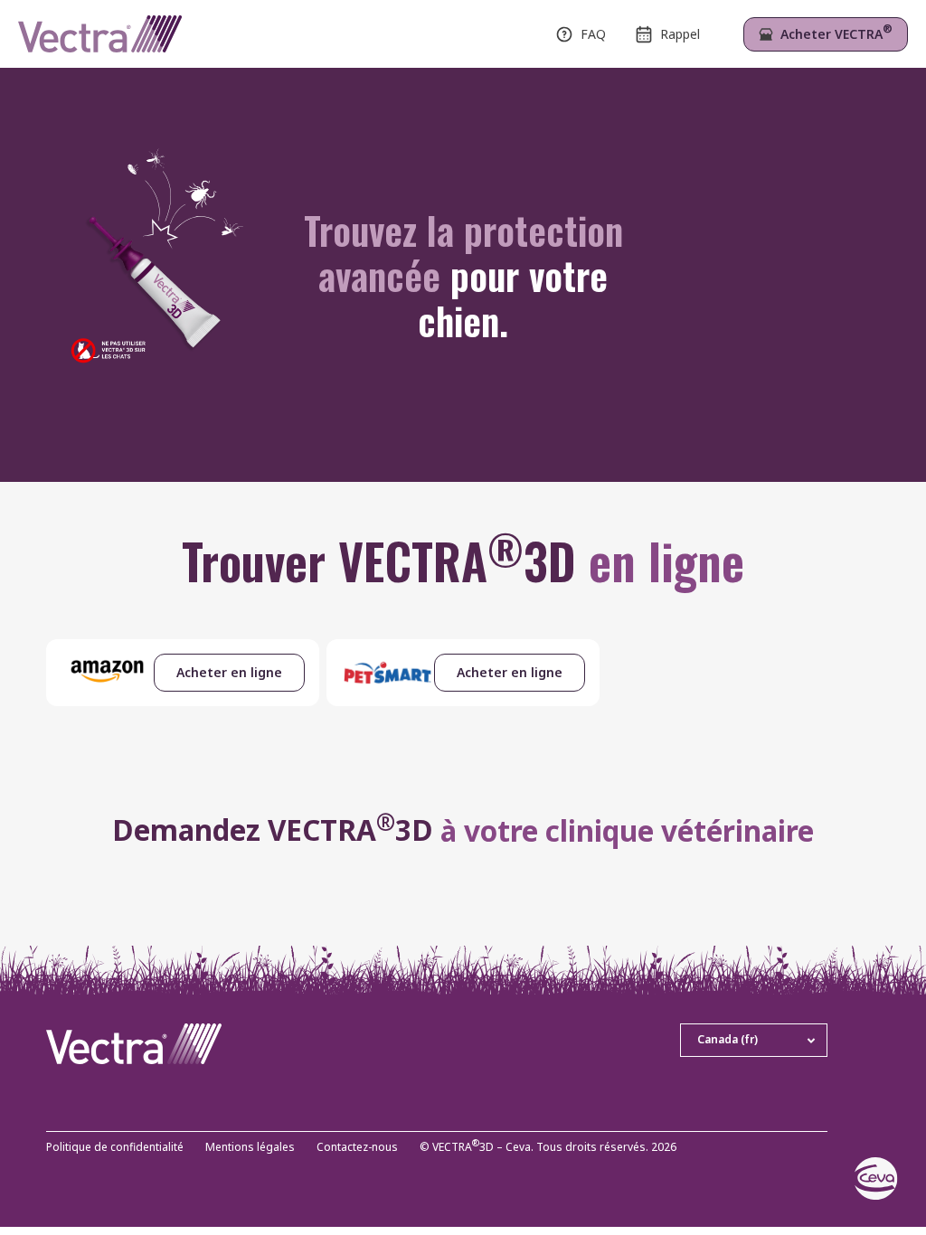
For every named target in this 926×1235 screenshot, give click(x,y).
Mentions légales (250, 1148)
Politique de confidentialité (115, 1148)
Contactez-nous (357, 1148)
